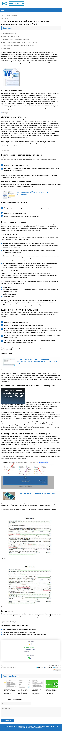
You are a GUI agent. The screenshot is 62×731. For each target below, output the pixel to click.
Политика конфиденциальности (21, 726)
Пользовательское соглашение (36, 726)
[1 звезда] (2, 667)
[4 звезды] (6, 667)
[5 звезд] (7, 667)
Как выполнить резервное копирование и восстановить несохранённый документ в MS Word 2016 (37, 361)
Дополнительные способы (10, 36)
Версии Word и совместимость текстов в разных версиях (19, 42)
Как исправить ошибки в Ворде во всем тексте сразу (18, 45)
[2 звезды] (3, 667)
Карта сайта (55, 726)
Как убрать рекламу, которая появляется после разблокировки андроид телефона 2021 (24, 691)
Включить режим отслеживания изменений (15, 39)
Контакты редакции (47, 726)
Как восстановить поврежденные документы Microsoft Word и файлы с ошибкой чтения (37, 692)
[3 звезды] (4, 667)
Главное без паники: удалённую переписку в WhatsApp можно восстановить (51, 691)
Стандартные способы (8, 33)
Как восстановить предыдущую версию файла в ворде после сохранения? (9, 691)
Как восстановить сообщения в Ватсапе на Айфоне (36, 493)
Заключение (5, 48)
